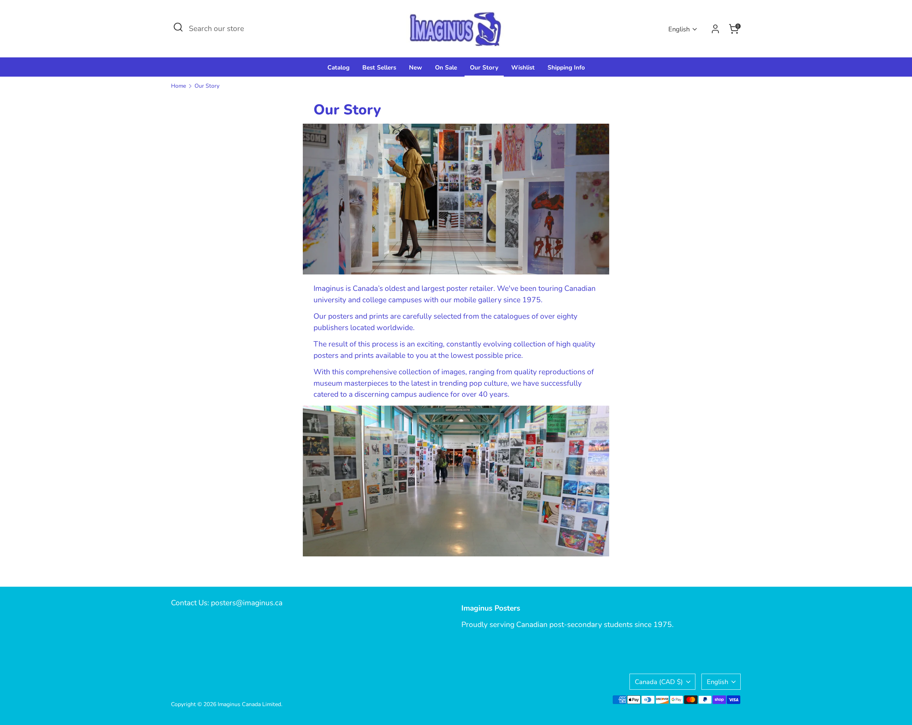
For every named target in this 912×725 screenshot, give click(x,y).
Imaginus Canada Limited (249, 704)
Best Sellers (379, 67)
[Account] (715, 29)
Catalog (338, 67)
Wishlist (523, 67)
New (415, 67)
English (679, 29)
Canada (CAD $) (659, 681)
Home (178, 86)
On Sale (446, 67)
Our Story (484, 67)
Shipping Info (566, 67)
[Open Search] (178, 27)
